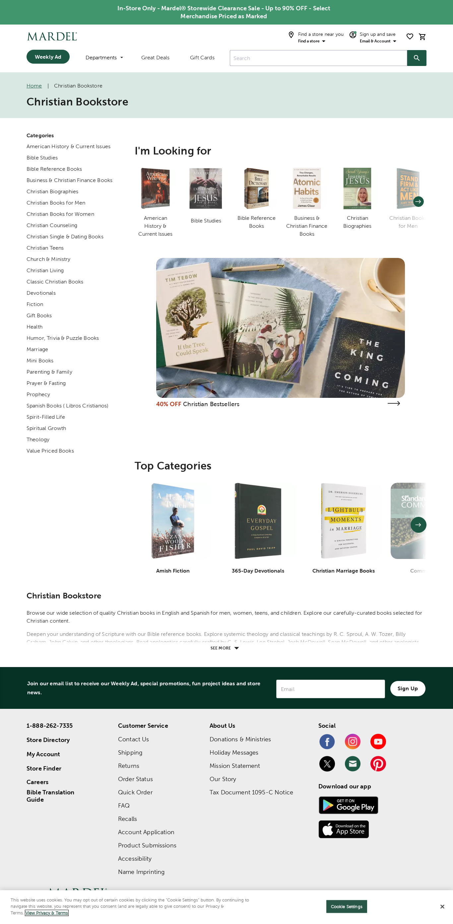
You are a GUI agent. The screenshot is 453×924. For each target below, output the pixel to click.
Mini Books (40, 360)
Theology (38, 439)
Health (34, 327)
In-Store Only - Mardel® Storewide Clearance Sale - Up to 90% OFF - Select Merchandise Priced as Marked (224, 12)
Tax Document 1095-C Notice (251, 792)
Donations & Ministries (240, 739)
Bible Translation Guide (51, 796)
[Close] (442, 906)
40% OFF (168, 403)
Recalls (127, 818)
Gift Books (39, 315)
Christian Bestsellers (211, 403)
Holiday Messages (234, 752)
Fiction (35, 304)
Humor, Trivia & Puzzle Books (63, 338)
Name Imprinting (141, 871)
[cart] (422, 36)
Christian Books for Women (60, 214)
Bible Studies (42, 157)
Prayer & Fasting (46, 383)
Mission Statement (235, 765)
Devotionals (41, 293)
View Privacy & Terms (47, 912)
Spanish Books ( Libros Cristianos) (67, 405)
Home (34, 86)
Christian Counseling (52, 225)
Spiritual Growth (46, 428)
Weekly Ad (48, 57)
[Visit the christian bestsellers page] (393, 403)
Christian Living (45, 270)
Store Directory (48, 739)
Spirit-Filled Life (46, 417)
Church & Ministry (49, 259)
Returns (128, 765)
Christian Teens (45, 248)
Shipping (130, 752)
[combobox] (318, 58)
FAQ (124, 805)
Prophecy (38, 394)
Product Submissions (147, 845)
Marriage (37, 349)
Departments (101, 57)
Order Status (135, 778)
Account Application (146, 832)
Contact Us (133, 739)
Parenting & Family (49, 372)
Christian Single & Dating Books (65, 236)
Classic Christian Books (55, 281)
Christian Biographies (52, 191)
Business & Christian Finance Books (69, 180)
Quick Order (135, 792)
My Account (43, 754)
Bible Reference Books (54, 169)
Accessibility (135, 858)
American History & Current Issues (68, 146)
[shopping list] (410, 36)
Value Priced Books (50, 451)
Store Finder (44, 768)
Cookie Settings (346, 906)
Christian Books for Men (56, 203)
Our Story (223, 778)
